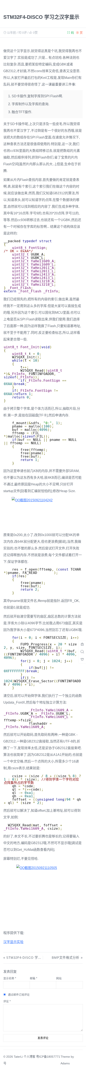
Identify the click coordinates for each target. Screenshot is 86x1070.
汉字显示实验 (13, 942)
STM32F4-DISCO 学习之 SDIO (30, 957)
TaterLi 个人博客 (24, 1056)
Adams (65, 1063)
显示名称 (9, 978)
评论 (7, 1001)
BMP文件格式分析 (65, 957)
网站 (59, 978)
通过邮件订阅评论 (19, 994)
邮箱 (33, 978)
